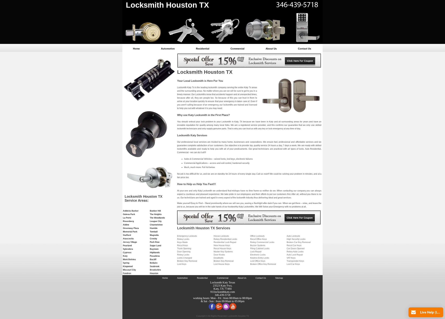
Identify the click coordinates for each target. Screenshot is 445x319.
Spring (126, 263)
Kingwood (128, 266)
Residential (202, 48)
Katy (125, 256)
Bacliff (153, 259)
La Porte (127, 218)
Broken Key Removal (187, 261)
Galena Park (129, 214)
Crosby (153, 238)
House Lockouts (221, 236)
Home (136, 48)
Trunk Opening (184, 248)
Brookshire (155, 270)
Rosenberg (128, 221)
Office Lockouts (257, 236)
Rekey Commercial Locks (262, 242)
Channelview (156, 225)
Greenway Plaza (131, 228)
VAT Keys (291, 258)
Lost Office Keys (257, 261)
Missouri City (129, 270)
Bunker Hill (155, 211)
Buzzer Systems (257, 245)
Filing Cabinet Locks (259, 248)
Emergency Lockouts (187, 236)
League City (156, 221)
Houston (154, 273)
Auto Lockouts (293, 236)
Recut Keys (182, 245)
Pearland (127, 245)
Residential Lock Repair (225, 242)
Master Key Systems (223, 251)
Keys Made (182, 242)
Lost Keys (181, 264)
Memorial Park (130, 231)
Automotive (168, 48)
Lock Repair (256, 251)
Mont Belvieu (129, 259)
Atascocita (128, 238)
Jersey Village (130, 242)
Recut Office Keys (258, 239)
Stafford (127, 235)
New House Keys (222, 245)
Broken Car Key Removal (299, 242)
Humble (153, 228)
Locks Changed (184, 258)
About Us (271, 48)
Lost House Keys (222, 264)
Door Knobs (219, 255)
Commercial (237, 48)
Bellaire (153, 263)
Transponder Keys (295, 261)
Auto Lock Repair (295, 255)
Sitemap (279, 278)
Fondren (127, 273)
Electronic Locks (258, 255)
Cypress (127, 252)
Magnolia (154, 235)
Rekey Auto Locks (295, 251)
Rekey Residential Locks (225, 239)
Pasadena (155, 256)
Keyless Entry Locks (259, 258)
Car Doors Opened (296, 248)
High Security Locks (296, 239)
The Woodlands (157, 218)
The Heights (156, 214)
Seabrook (154, 266)
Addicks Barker (131, 211)
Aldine (126, 225)
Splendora (128, 249)
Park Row (154, 242)
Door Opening (184, 251)
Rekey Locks (183, 239)
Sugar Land (155, 245)
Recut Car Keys (294, 245)
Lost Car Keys (293, 264)
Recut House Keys (222, 248)
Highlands (155, 252)
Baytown (154, 249)
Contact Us (304, 48)
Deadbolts (218, 258)
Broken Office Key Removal (263, 264)
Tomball (153, 231)
